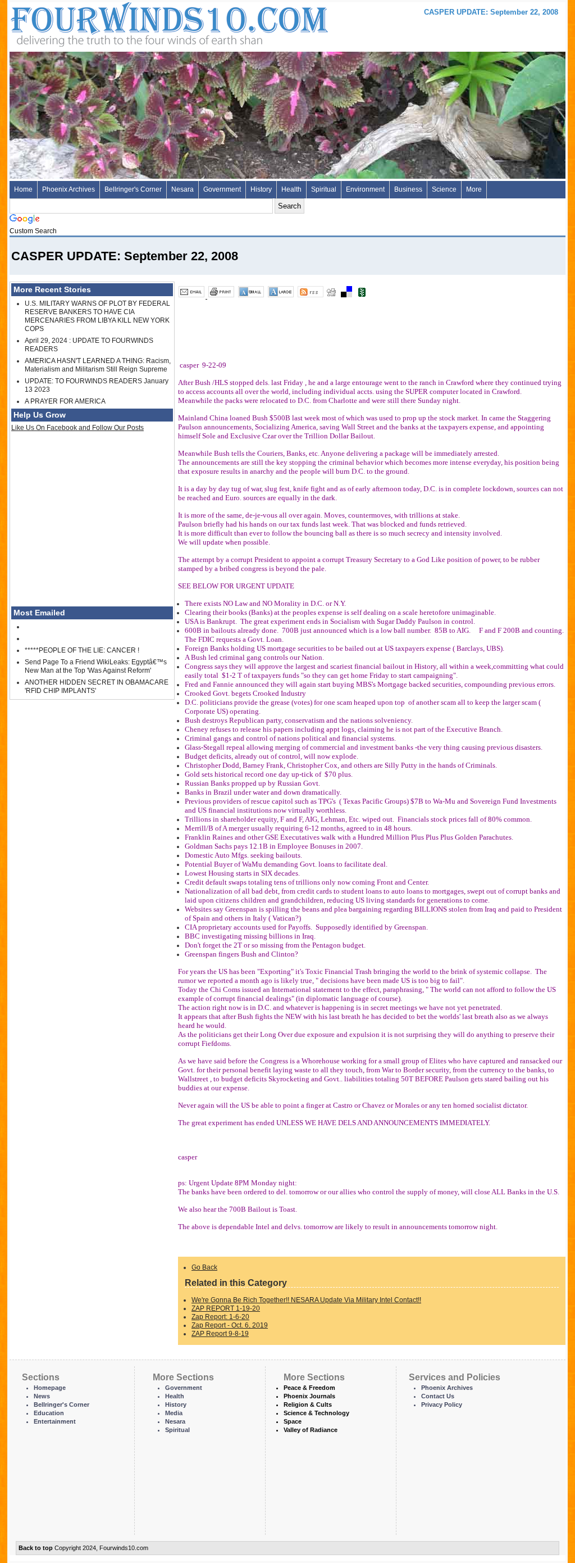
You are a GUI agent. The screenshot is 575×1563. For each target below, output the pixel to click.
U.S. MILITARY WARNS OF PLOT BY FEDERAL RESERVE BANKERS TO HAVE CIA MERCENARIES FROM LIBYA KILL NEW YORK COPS (97, 316)
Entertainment (55, 1421)
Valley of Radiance (310, 1429)
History (261, 189)
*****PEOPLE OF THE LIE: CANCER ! (82, 650)
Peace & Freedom (309, 1387)
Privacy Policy (441, 1404)
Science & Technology (316, 1413)
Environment (365, 189)
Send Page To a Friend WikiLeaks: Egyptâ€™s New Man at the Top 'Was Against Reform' (96, 666)
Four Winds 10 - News (122, 22)
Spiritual (323, 189)
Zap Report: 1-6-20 (220, 1317)
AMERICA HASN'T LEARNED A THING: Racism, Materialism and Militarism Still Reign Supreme (98, 365)
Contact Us (437, 1396)
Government (222, 189)
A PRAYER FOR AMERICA (65, 401)
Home (23, 189)
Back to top (36, 1547)
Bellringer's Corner (133, 189)
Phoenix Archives (68, 189)
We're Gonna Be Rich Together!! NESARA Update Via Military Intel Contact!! (306, 1300)
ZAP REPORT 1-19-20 (225, 1308)
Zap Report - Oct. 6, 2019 (229, 1325)
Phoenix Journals (309, 1396)
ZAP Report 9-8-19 (220, 1334)
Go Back (204, 1267)
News (42, 1396)
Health (291, 189)
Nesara (182, 189)
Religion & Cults (308, 1404)
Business (408, 189)
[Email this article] (192, 296)
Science (444, 189)
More (474, 189)
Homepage (50, 1387)
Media (173, 1413)
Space (293, 1421)
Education (49, 1413)
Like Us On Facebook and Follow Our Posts (77, 428)
